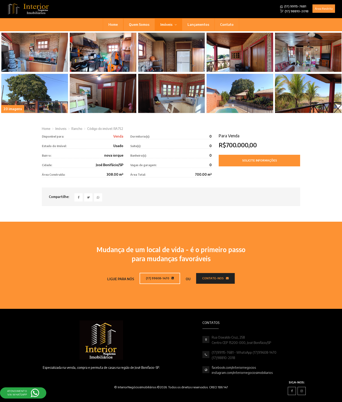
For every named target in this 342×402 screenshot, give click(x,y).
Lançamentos (198, 24)
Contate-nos (213, 278)
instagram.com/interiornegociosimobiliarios (242, 373)
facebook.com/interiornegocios (234, 367)
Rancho (76, 129)
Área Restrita (324, 8)
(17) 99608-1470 (158, 278)
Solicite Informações (259, 160)
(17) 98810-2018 (296, 11)
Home (113, 24)
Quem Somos (139, 24)
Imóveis (166, 24)
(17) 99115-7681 (295, 6)
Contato (227, 24)
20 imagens (12, 109)
